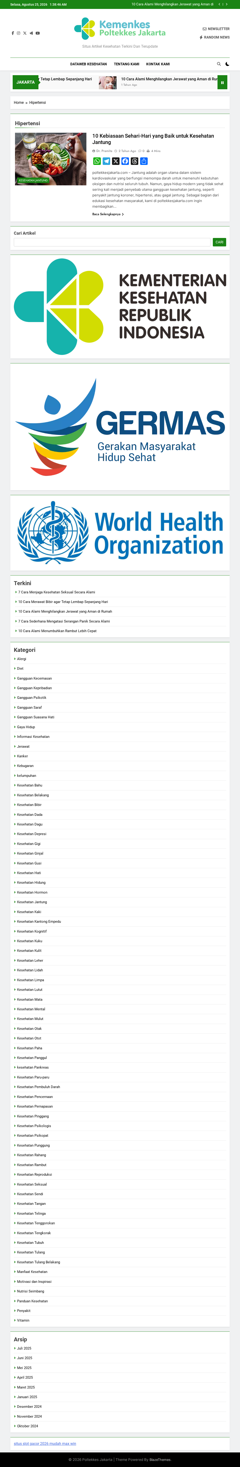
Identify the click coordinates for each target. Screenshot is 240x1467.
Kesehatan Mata (29, 999)
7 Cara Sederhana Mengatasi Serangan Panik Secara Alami (64, 621)
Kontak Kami (158, 64)
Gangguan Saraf (29, 707)
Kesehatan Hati (29, 873)
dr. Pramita (104, 150)
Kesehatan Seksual (32, 1184)
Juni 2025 (24, 1358)
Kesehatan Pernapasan (35, 1106)
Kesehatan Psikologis (34, 1126)
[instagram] (18, 33)
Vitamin (23, 1320)
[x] (25, 33)
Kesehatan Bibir (29, 805)
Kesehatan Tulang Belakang (38, 1262)
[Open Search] (219, 64)
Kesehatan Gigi (29, 844)
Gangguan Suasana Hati (35, 717)
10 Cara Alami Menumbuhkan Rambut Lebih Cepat (57, 631)
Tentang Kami (126, 64)
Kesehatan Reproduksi (34, 1174)
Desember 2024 (29, 1407)
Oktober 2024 (27, 1426)
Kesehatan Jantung (33, 180)
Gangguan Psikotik (31, 698)
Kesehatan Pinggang (33, 1116)
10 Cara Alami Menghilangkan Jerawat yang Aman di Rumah (172, 4)
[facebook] (12, 33)
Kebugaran (25, 766)
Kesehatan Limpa (30, 980)
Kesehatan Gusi (29, 863)
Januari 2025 (27, 1397)
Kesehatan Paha (29, 1048)
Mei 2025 (24, 1368)
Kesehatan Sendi (30, 1194)
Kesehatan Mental (31, 1009)
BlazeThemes (160, 1460)
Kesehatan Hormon (32, 892)
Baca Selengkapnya (106, 214)
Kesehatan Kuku (29, 941)
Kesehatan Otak (29, 1029)
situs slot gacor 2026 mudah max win (45, 1443)
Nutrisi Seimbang (30, 1291)
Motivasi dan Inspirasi (34, 1282)
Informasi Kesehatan (33, 737)
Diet (20, 668)
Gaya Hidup (26, 727)
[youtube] (37, 33)
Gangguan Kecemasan (34, 678)
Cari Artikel (25, 233)
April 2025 (25, 1377)
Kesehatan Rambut (31, 1165)
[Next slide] (226, 4)
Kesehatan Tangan (31, 1204)
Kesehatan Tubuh (30, 1243)
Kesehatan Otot (29, 1038)
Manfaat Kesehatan (32, 1272)
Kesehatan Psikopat (32, 1135)
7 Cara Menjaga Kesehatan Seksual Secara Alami (56, 592)
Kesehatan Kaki (29, 912)
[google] (31, 33)
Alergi (21, 659)
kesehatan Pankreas (33, 1067)
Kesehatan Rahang (31, 1155)
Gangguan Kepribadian (34, 688)
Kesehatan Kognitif (32, 931)
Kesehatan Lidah (30, 970)
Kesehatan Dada (29, 815)
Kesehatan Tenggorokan (36, 1223)
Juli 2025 (24, 1348)
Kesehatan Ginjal (30, 853)
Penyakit (23, 1311)
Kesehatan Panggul (32, 1058)
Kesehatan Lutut (29, 990)
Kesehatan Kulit (29, 951)
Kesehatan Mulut (30, 1019)
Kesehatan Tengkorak (34, 1233)
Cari (219, 242)
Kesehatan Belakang (33, 795)
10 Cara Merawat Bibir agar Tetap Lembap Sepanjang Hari (63, 602)
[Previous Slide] (219, 4)
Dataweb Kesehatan (88, 64)
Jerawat (23, 746)
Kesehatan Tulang (31, 1252)
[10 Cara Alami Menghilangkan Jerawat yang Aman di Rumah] (85, 85)
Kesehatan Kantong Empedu (39, 921)
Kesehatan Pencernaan (35, 1097)
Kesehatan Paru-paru (33, 1077)
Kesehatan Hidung (31, 882)
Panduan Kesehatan (32, 1301)
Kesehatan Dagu (29, 824)
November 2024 (29, 1416)
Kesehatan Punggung (33, 1145)
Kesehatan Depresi (31, 834)
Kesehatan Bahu (29, 785)
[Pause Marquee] (222, 82)
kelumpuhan (26, 776)
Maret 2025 (26, 1387)
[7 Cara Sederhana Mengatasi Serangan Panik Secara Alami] (216, 85)
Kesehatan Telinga (31, 1213)
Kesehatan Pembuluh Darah (38, 1087)
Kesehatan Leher (30, 960)
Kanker (22, 756)
